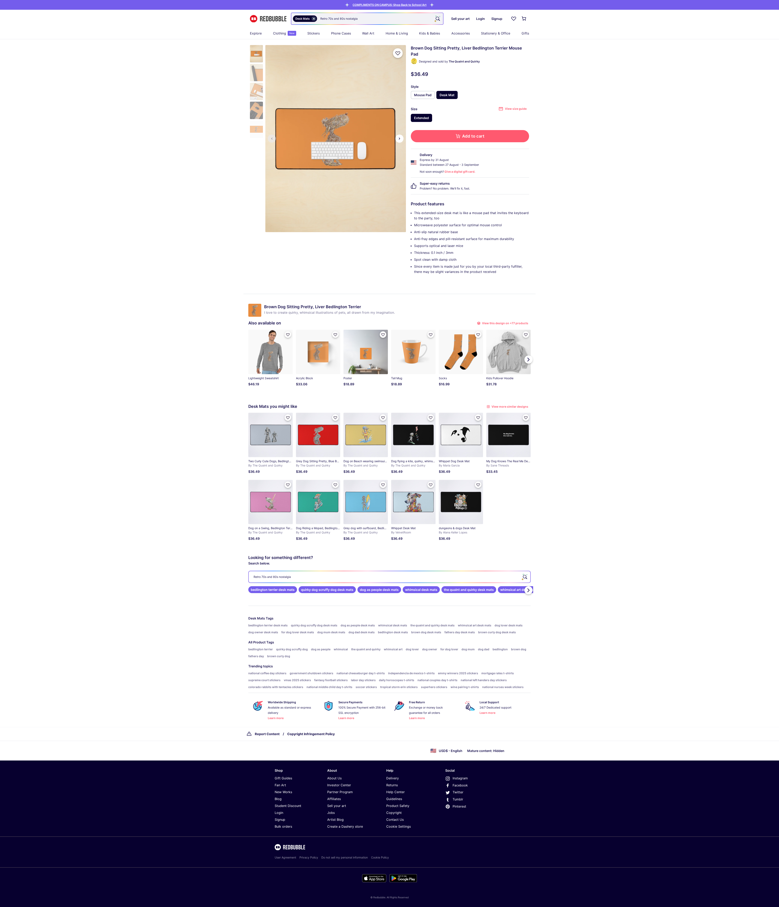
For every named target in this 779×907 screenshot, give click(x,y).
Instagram (460, 778)
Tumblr (458, 799)
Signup (280, 820)
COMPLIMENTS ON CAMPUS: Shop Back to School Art (389, 4)
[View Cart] (524, 19)
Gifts (525, 33)
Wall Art (368, 33)
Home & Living (397, 33)
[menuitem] (256, 33)
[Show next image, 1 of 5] (399, 139)
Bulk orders (283, 826)
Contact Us (395, 820)
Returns (392, 785)
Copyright (394, 813)
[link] (272, 589)
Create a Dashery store (345, 826)
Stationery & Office (495, 33)
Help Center (395, 792)
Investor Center (339, 785)
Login (279, 813)
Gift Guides (283, 778)
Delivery (392, 778)
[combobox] (367, 18)
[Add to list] (398, 53)
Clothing (284, 33)
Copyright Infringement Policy (311, 734)
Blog (278, 799)
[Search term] (437, 19)
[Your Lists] (514, 19)
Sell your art (336, 806)
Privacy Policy (308, 857)
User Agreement (285, 857)
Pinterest (459, 806)
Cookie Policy (380, 857)
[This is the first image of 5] (272, 139)
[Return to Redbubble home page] (268, 19)
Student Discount (288, 806)
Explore (256, 33)
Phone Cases (341, 33)
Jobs (331, 813)
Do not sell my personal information (344, 857)
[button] (389, 4)
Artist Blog (335, 820)
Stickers (313, 33)
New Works (283, 792)
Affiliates (334, 799)
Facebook (460, 785)
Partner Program (340, 792)
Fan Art (280, 785)
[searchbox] (389, 577)
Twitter (458, 792)
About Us (334, 778)
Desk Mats (256, 618)
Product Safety (397, 806)
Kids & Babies (429, 33)
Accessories (460, 33)
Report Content (267, 734)
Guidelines (394, 799)
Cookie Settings (398, 826)
